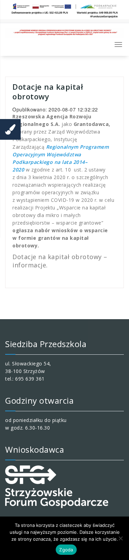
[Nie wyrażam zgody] (120, 538)
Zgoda (66, 549)
